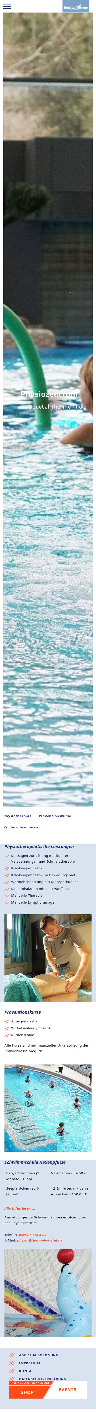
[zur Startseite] (76, 6)
